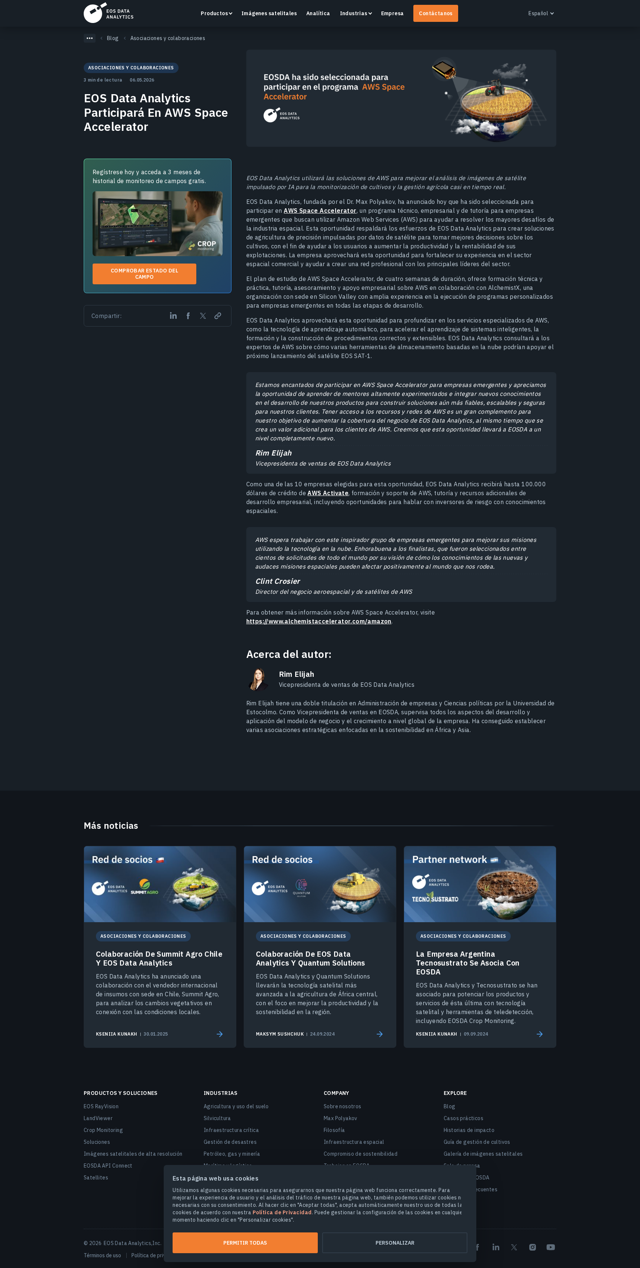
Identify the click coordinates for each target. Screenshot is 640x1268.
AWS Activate (328, 493)
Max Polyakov (340, 1118)
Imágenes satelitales (269, 13)
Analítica (318, 13)
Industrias (353, 13)
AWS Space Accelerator (320, 210)
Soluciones (97, 1142)
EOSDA (108, 12)
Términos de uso (102, 1255)
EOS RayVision (101, 1106)
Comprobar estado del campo (144, 273)
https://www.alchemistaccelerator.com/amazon (318, 621)
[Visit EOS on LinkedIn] (495, 1247)
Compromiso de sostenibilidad (360, 1154)
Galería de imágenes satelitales (483, 1154)
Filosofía (334, 1130)
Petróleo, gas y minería (232, 1154)
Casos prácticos (463, 1118)
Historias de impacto (469, 1130)
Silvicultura (217, 1118)
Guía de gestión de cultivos (477, 1142)
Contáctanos (435, 13)
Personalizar (395, 1242)
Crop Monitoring (103, 1130)
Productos (214, 13)
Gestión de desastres (230, 1142)
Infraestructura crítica (231, 1130)
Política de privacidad (156, 1255)
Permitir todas (245, 1242)
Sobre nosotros (342, 1106)
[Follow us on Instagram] (532, 1247)
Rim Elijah (296, 674)
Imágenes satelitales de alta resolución (133, 1154)
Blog (450, 1106)
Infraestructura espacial (354, 1142)
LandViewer (98, 1118)
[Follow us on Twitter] (514, 1247)
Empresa (392, 13)
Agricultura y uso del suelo (236, 1106)
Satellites (96, 1177)
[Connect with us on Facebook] (477, 1247)
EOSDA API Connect (108, 1165)
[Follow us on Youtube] (550, 1247)
